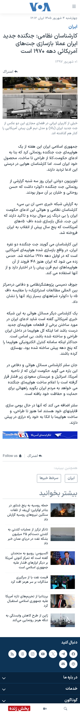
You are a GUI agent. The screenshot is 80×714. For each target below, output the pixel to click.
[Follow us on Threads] (23, 654)
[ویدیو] (44, 708)
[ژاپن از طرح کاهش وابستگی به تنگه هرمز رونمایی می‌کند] (63, 620)
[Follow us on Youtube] (43, 654)
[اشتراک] (63, 664)
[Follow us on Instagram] (33, 654)
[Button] (10, 71)
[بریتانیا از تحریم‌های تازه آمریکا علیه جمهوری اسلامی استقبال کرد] (63, 601)
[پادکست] (73, 664)
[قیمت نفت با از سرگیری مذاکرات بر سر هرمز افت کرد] (63, 582)
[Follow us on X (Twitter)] (53, 654)
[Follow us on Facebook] (73, 654)
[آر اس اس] (12, 654)
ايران (72, 26)
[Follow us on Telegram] (63, 654)
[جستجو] (65, 708)
